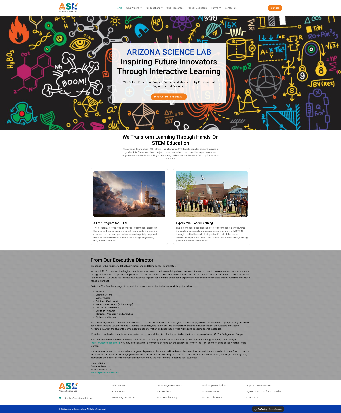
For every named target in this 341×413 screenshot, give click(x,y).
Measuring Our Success (124, 397)
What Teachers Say (167, 397)
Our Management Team (169, 385)
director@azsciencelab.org (78, 398)
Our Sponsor (118, 391)
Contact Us (252, 397)
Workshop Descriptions (214, 385)
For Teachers (164, 391)
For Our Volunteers (212, 397)
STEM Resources (210, 391)
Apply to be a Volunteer (258, 385)
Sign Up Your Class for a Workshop (264, 391)
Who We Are (118, 385)
